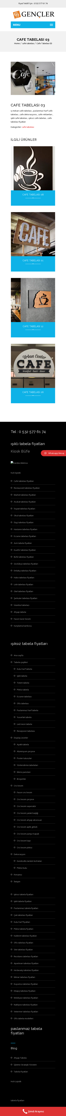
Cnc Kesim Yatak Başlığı (27, 813)
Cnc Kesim (18, 785)
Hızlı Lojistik (16, 1081)
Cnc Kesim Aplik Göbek (27, 826)
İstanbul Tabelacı (21, 605)
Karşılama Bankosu (23, 625)
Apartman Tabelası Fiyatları (26, 963)
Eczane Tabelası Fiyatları (25, 536)
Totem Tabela (23, 682)
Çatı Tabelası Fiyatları (23, 915)
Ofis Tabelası (23, 703)
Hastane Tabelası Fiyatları (25, 529)
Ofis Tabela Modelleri (23, 1018)
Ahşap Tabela (20, 612)
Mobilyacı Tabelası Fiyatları (26, 997)
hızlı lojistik (16, 472)
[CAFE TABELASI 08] (33, 168)
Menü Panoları (24, 772)
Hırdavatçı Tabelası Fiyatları (26, 970)
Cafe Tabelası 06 (33, 392)
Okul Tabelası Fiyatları (24, 515)
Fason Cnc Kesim (24, 792)
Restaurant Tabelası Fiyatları (27, 488)
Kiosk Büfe (20, 451)
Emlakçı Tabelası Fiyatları (25, 570)
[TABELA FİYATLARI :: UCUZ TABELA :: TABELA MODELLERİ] (33, 14)
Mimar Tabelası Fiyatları (24, 977)
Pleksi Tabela (23, 689)
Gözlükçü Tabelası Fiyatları (26, 563)
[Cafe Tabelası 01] (33, 234)
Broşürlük (21, 779)
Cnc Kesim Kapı (24, 840)
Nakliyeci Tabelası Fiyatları (26, 1004)
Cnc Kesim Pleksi (24, 847)
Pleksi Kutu (22, 868)
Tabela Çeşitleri (21, 662)
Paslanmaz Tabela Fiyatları (26, 908)
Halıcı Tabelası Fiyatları (24, 577)
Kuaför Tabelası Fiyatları (25, 550)
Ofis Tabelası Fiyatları (23, 942)
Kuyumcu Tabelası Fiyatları (26, 984)
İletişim (17, 881)
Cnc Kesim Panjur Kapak (28, 833)
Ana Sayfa (18, 655)
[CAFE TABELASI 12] (33, 300)
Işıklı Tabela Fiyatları (23, 901)
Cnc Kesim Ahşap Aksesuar (29, 820)
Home (17, 43)
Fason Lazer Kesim (22, 618)
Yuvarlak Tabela (24, 717)
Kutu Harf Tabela (24, 669)
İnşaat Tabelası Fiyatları (24, 508)
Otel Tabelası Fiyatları (23, 591)
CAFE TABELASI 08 (33, 194)
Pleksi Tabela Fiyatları (23, 928)
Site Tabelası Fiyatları (23, 949)
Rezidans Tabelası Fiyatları (26, 956)
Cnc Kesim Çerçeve (25, 799)
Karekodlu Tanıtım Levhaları (29, 861)
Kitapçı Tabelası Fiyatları (24, 990)
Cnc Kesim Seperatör (26, 806)
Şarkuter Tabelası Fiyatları (25, 598)
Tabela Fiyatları (21, 1071)
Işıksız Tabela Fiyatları (23, 894)
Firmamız (18, 874)
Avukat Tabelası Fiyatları (25, 501)
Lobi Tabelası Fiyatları (23, 584)
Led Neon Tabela (24, 724)
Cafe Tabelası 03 (44, 43)
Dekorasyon (19, 854)
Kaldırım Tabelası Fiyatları (25, 935)
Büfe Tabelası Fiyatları (24, 556)
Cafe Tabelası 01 (33, 260)
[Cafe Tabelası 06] (33, 366)
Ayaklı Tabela (23, 744)
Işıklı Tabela (22, 675)
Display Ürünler (21, 737)
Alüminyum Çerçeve (26, 751)
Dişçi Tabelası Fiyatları (23, 522)
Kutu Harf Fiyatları (22, 922)
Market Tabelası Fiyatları (25, 494)
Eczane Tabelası (24, 696)
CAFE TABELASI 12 (33, 326)
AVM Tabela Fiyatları (23, 543)
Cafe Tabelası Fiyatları (24, 481)
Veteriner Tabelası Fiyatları (26, 1011)
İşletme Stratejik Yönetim (25, 1064)
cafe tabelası (28, 43)
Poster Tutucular (24, 758)
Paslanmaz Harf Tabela (27, 710)
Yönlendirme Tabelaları (27, 765)
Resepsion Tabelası (26, 731)
